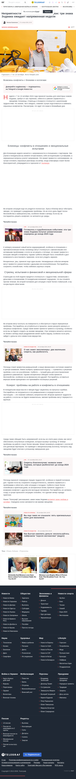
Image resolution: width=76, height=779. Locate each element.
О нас (4, 760)
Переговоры (7, 687)
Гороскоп (62, 642)
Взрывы (6, 684)
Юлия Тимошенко (47, 704)
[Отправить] (25, 2)
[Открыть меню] (3, 2)
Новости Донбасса (10, 624)
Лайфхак (62, 660)
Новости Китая (46, 656)
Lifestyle (62, 638)
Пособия (25, 624)
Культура (62, 656)
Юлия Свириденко (47, 711)
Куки (37, 11)
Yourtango (45, 163)
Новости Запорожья (10, 615)
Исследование (27, 656)
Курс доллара (46, 614)
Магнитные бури (65, 663)
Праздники (63, 674)
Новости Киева (8, 598)
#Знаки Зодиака (12, 551)
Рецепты (24, 718)
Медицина (25, 612)
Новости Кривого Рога (9, 620)
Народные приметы (66, 684)
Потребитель (64, 646)
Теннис (62, 605)
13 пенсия (6, 723)
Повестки (25, 678)
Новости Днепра (9, 605)
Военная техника (9, 697)
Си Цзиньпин (45, 687)
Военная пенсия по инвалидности (10, 734)
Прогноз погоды (28, 628)
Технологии (7, 642)
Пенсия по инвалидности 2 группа (9, 728)
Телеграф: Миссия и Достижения (40, 765)
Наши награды (48, 762)
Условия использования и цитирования (16, 762)
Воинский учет (27, 692)
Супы (24, 730)
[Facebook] (49, 2)
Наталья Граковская (12, 22)
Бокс (61, 601)
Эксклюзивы (67, 6)
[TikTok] (67, 2)
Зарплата (25, 598)
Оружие (6, 691)
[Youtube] (59, 2)
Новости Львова (9, 612)
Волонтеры (7, 694)
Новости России (47, 649)
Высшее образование (26, 620)
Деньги (43, 600)
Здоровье (25, 638)
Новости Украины (29, 512)
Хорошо (48, 11)
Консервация (27, 726)
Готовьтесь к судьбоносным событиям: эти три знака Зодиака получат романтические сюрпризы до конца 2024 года (47, 232)
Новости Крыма (9, 628)
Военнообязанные (29, 689)
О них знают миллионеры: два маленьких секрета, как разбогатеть (44, 351)
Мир (41, 638)
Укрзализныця (46, 618)
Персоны (43, 674)
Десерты (25, 733)
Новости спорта (66, 593)
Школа (24, 615)
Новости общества (30, 346)
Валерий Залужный (48, 694)
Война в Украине (10, 674)
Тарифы (44, 611)
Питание (25, 646)
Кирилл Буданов (47, 697)
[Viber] (52, 2)
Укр (73, 2)
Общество (25, 593)
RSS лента (59, 765)
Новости (6, 593)
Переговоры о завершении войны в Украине (20, 6)
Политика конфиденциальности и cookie (23, 760)
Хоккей (62, 608)
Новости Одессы (9, 608)
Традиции (63, 687)
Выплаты (25, 605)
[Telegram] (56, 2)
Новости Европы (47, 642)
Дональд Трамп (46, 684)
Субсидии (25, 608)
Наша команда (7, 765)
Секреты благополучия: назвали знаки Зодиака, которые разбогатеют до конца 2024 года (46, 464)
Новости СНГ (46, 653)
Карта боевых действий (8, 679)
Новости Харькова (10, 601)
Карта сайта (20, 765)
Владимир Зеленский (44, 679)
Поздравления (64, 667)
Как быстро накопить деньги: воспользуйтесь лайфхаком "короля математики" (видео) (46, 535)
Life (25, 226)
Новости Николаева (10, 631)
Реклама (37, 762)
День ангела (63, 694)
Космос (5, 646)
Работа (24, 601)
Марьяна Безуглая (47, 708)
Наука (4, 638)
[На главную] (38, 2)
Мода (61, 649)
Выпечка (25, 723)
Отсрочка (25, 685)
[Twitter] (62, 2)
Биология (6, 649)
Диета (24, 649)
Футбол (62, 598)
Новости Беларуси (47, 660)
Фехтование (63, 615)
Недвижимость (46, 607)
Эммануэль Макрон (48, 691)
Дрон (5, 653)
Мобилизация (27, 674)
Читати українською (10, 27)
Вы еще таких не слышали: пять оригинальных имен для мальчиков (47, 516)
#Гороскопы (23, 551)
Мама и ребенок (28, 642)
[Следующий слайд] (74, 7)
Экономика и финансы (45, 594)
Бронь (24, 682)
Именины (62, 697)
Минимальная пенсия (8, 740)
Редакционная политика (50, 760)
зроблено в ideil (69, 771)
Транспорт (44, 604)
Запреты (62, 691)
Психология (26, 653)
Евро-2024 (63, 612)
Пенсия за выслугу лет (10, 745)
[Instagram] (64, 2)
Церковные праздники (63, 679)
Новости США (46, 646)
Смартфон (7, 656)
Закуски (25, 740)
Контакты (60, 762)
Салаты (25, 737)
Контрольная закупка (50, 6)
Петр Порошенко (47, 701)
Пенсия (5, 718)
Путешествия (64, 653)
